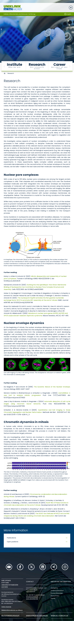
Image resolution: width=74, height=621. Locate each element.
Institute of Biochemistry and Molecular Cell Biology (19, 14)
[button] (4, 66)
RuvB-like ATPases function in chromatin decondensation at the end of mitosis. (36, 504)
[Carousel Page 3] (1, 32)
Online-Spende (6, 607)
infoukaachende (32, 597)
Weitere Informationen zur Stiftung (12, 610)
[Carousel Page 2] (1, 30)
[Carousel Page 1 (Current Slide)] (1, 29)
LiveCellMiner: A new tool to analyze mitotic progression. (37, 394)
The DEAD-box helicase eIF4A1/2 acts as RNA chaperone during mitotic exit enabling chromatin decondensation (36, 514)
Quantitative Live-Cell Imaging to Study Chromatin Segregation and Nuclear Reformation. (37, 411)
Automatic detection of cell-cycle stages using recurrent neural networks (37, 402)
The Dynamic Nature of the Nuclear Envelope (52, 387)
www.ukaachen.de (32, 599)
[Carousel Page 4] (1, 33)
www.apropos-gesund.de (37, 615)
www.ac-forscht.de (59, 615)
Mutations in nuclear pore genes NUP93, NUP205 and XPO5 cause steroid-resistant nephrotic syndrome (36, 314)
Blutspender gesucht (10, 615)
